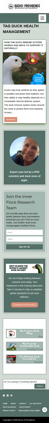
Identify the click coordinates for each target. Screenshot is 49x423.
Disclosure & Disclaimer (29, 411)
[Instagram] (4, 395)
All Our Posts (36, 403)
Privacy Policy (9, 411)
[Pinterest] (11, 395)
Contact (22, 403)
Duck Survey (25, 407)
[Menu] (42, 18)
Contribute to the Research (25, 305)
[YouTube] (8, 395)
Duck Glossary (9, 407)
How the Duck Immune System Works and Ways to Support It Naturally (23, 45)
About (13, 403)
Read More (11, 120)
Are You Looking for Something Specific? (20, 382)
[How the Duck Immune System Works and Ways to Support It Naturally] (24, 68)
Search (40, 386)
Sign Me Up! (24, 247)
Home (5, 403)
